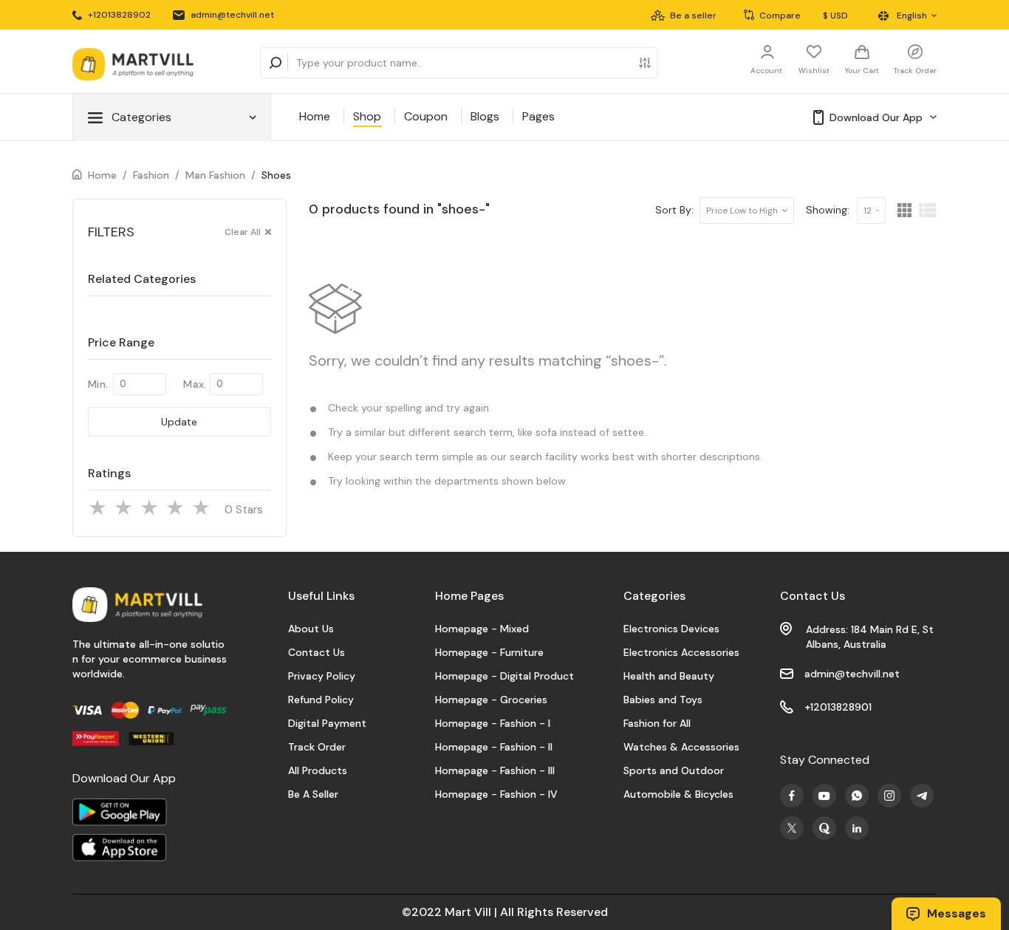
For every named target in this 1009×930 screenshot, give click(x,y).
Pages (538, 116)
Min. (98, 384)
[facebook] (792, 795)
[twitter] (792, 828)
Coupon (426, 116)
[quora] (824, 828)
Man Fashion (215, 175)
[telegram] (922, 795)
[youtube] (824, 795)
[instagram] (889, 795)
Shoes (276, 175)
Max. (194, 384)
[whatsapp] (857, 795)
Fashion (151, 175)
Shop (367, 116)
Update (179, 421)
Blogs (485, 116)
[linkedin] (857, 828)
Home (314, 116)
